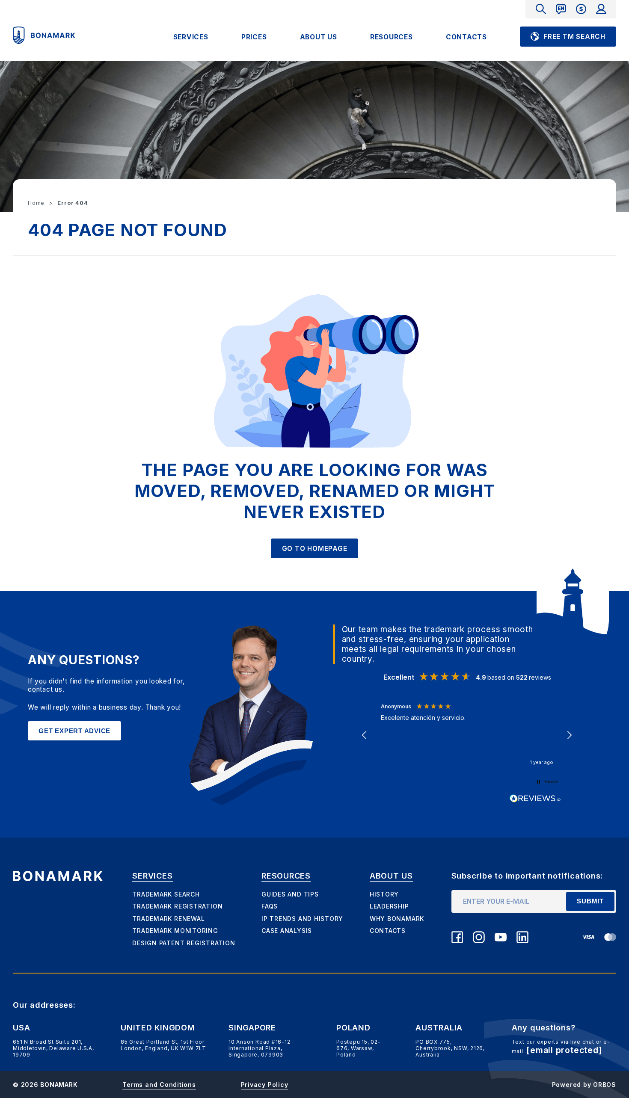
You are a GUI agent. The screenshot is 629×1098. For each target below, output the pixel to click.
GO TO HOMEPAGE (314, 549)
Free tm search (574, 37)
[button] (365, 735)
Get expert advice (74, 730)
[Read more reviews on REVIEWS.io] (535, 798)
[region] (467, 735)
